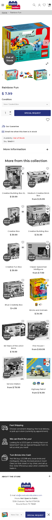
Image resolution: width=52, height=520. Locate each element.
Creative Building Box (38, 231)
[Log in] (39, 5)
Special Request (32, 113)
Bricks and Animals (38, 310)
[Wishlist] (44, 5)
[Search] (34, 5)
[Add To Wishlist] (48, 120)
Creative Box (14, 231)
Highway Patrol (38, 389)
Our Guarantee (12, 126)
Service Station (13, 384)
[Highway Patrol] (38, 368)
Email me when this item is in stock (21, 132)
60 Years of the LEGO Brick (13, 347)
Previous (6, 43)
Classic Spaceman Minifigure (38, 268)
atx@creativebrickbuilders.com (29, 495)
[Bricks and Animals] (38, 289)
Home (4, 12)
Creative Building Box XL (13, 193)
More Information (14, 149)
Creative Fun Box (14, 267)
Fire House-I (38, 346)
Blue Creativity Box (13, 305)
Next (46, 43)
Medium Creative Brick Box (38, 194)
